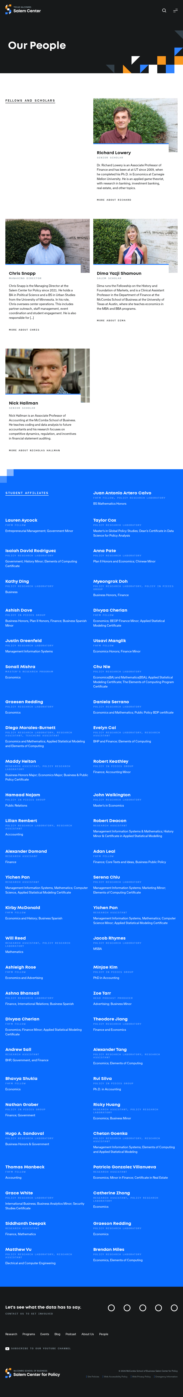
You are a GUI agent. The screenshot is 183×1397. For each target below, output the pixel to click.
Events (44, 1334)
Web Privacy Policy (141, 1377)
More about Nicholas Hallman (34, 450)
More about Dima (111, 320)
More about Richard (114, 200)
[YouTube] (174, 1308)
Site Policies (93, 1377)
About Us (87, 1334)
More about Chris (24, 330)
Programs (29, 1334)
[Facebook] (142, 1308)
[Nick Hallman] (43, 427)
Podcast (71, 1334)
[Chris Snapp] (43, 301)
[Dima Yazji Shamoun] (131, 297)
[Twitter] (127, 1308)
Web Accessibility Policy (115, 1377)
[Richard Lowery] (131, 176)
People (103, 1334)
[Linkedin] (158, 1308)
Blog (57, 1334)
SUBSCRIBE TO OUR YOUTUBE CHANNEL (41, 1348)
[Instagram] (111, 1308)
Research (11, 1334)
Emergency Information (166, 1377)
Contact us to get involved (29, 1314)
